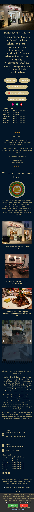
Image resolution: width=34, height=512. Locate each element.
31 (29, 362)
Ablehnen (24, 505)
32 (31, 362)
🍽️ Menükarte (10, 80)
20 (8, 362)
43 (26, 363)
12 (23, 361)
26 (19, 362)
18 (4, 362)
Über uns (17, 491)
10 (19, 361)
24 (16, 362)
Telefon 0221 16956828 (12, 451)
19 (6, 362)
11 (21, 361)
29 (25, 362)
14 (27, 361)
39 (18, 363)
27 (21, 362)
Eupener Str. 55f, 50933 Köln (15, 432)
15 (29, 361)
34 (9, 363)
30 (27, 362)
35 (11, 363)
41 (22, 363)
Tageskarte (24, 80)
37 (15, 363)
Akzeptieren (13, 505)
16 (31, 361)
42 (24, 363)
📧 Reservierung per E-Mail (17, 86)
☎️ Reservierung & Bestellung (17, 93)
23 (14, 362)
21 (10, 362)
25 (17, 362)
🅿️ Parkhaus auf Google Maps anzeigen (17, 487)
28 (23, 362)
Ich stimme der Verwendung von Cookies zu (19, 502)
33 (7, 363)
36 (13, 363)
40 (20, 363)
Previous (3, 341)
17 (2, 362)
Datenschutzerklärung (18, 510)
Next (30, 341)
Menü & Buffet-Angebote (17, 99)
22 (12, 362)
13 (25, 361)
